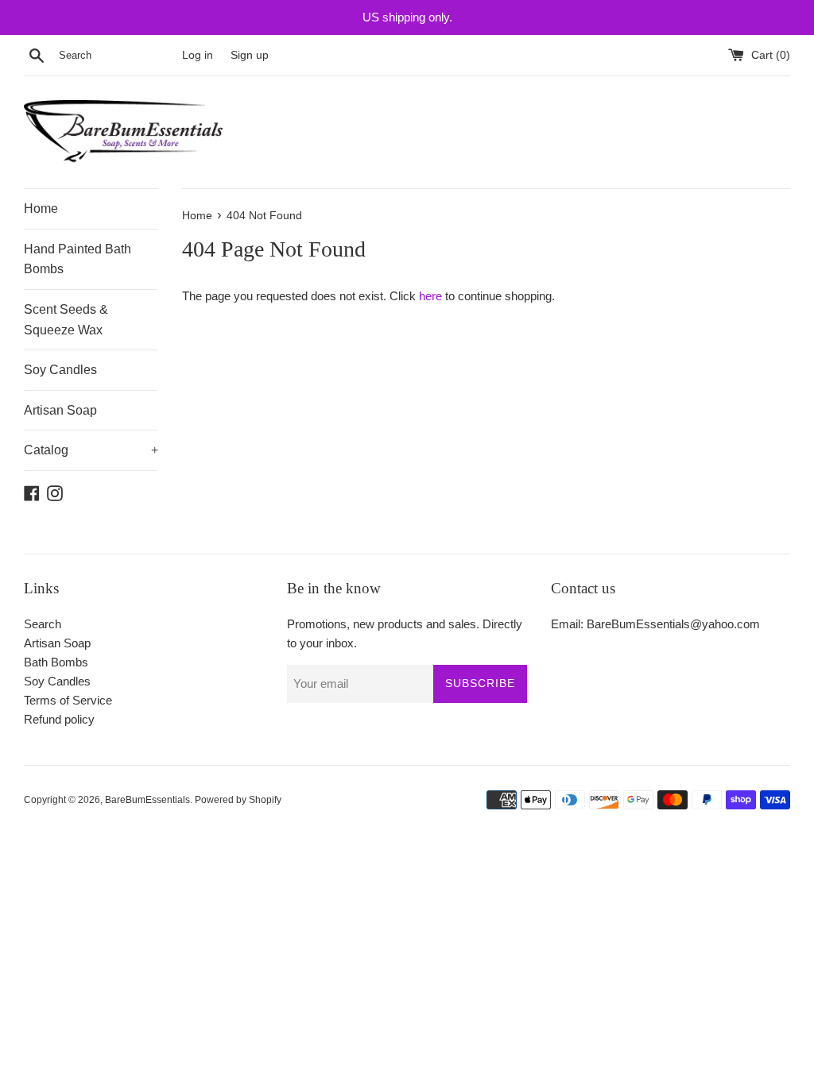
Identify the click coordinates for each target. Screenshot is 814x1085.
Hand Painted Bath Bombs (77, 259)
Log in (197, 55)
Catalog (91, 450)
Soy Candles (60, 369)
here (430, 296)
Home (41, 208)
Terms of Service (68, 700)
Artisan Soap (60, 410)
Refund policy (59, 719)
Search (42, 624)
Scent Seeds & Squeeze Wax (66, 320)
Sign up (250, 55)
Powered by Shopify (238, 799)
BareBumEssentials (147, 799)
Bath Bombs (56, 662)
